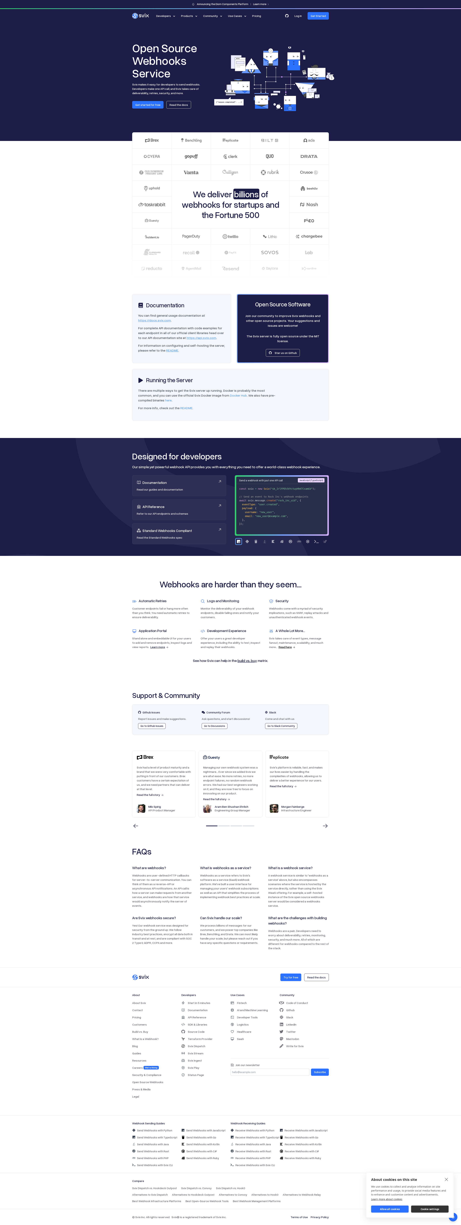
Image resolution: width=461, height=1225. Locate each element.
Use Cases (235, 16)
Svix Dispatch (196, 1046)
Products (187, 16)
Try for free (290, 977)
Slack (289, 1017)
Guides (136, 1053)
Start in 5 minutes (199, 1003)
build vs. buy (247, 660)
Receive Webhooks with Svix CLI (255, 1165)
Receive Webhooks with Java (253, 1144)
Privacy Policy (320, 1217)
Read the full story (148, 795)
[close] (446, 1179)
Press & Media (141, 1089)
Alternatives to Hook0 (264, 1194)
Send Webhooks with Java (153, 1144)
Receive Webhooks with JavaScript (306, 1130)
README (172, 350)
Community (210, 16)
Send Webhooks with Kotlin (203, 1144)
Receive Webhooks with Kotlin (303, 1144)
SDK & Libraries (197, 1024)
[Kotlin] (273, 541)
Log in (298, 16)
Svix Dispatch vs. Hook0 (230, 1188)
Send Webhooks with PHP (153, 1158)
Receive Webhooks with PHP (253, 1158)
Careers (144, 1067)
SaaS (240, 1039)
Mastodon (292, 1039)
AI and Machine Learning (252, 1010)
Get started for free (147, 105)
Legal (135, 1096)
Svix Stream (195, 1053)
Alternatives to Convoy (233, 1194)
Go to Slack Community (281, 725)
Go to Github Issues (151, 725)
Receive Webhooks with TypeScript (257, 1137)
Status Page (196, 1075)
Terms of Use (299, 1217)
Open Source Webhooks (147, 1082)
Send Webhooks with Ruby (202, 1158)
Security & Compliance (146, 1075)
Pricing (256, 16)
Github (290, 1010)
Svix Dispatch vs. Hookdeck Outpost (154, 1188)
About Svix (139, 1003)
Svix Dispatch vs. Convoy (196, 1188)
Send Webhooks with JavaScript (205, 1130)
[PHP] (299, 541)
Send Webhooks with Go (201, 1137)
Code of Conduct (297, 1003)
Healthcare (244, 1031)
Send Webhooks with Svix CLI (155, 1165)
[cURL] (325, 541)
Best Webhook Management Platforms (257, 1201)
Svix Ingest (195, 1060)
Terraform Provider (200, 1039)
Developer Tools (247, 1017)
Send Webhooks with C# (201, 1151)
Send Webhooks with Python (154, 1130)
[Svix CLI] (316, 541)
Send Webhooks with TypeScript (157, 1137)
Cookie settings (430, 1209)
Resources (139, 1060)
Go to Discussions (214, 725)
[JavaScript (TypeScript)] (238, 541)
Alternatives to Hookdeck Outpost (193, 1194)
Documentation (198, 1010)
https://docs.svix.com (154, 320)
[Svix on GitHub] (287, 16)
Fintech (242, 1003)
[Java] (264, 541)
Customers (139, 1024)
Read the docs (178, 105)
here (168, 400)
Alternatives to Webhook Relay (302, 1194)
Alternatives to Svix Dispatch (150, 1194)
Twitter (291, 1031)
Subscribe (320, 1072)
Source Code (196, 1031)
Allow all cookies (390, 1209)
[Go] (256, 541)
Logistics (243, 1024)
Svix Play (193, 1067)
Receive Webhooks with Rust (253, 1151)
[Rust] (290, 541)
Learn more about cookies (386, 1199)
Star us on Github (286, 353)
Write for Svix (295, 1046)
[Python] (247, 541)
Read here (285, 647)
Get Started (318, 16)
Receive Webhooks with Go (301, 1137)
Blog (135, 1046)
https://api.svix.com (201, 338)
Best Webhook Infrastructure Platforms (156, 1201)
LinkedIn (291, 1024)
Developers (163, 16)
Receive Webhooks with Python (254, 1130)
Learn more (157, 647)
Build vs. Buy (140, 1031)
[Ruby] (282, 541)
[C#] (308, 541)
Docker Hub (238, 395)
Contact (137, 1010)
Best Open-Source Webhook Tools (207, 1201)
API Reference (197, 1017)
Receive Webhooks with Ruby (303, 1158)
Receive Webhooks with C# (302, 1151)
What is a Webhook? (145, 1039)
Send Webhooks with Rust (153, 1151)
